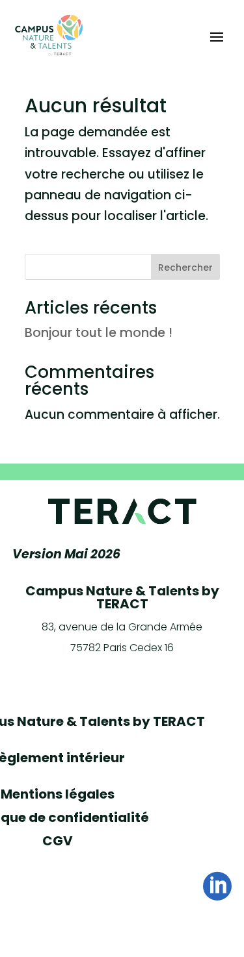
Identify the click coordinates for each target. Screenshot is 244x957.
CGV (57, 841)
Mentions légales (58, 794)
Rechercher (185, 267)
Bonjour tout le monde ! (98, 333)
